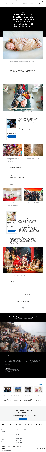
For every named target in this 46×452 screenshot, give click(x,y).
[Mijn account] (42, 1)
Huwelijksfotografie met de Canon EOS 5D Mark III (28, 396)
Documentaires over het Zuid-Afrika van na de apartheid (7, 396)
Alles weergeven (39, 384)
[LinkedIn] (40, 448)
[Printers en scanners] (20, 3)
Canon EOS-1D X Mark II (9, 368)
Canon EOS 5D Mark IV (9, 359)
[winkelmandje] (44, 1)
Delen (23, 308)
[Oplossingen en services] (27, 3)
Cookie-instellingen (18, 446)
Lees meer (11, 230)
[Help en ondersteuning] (34, 3)
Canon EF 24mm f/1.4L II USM (30, 359)
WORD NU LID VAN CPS (11, 136)
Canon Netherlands (3, 448)
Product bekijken (7, 364)
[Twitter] (42, 448)
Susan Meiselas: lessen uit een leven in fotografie (17, 396)
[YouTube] (44, 448)
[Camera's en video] (11, 3)
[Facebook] (37, 448)
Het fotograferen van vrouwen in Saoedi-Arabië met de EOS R (37, 396)
